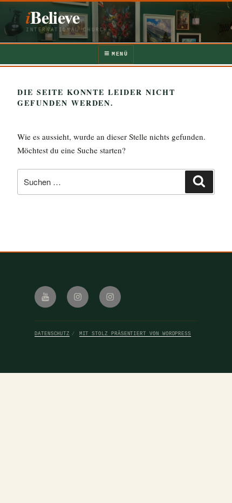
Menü (120, 54)
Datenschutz (52, 334)
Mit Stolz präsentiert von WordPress (135, 334)
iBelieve (52, 17)
